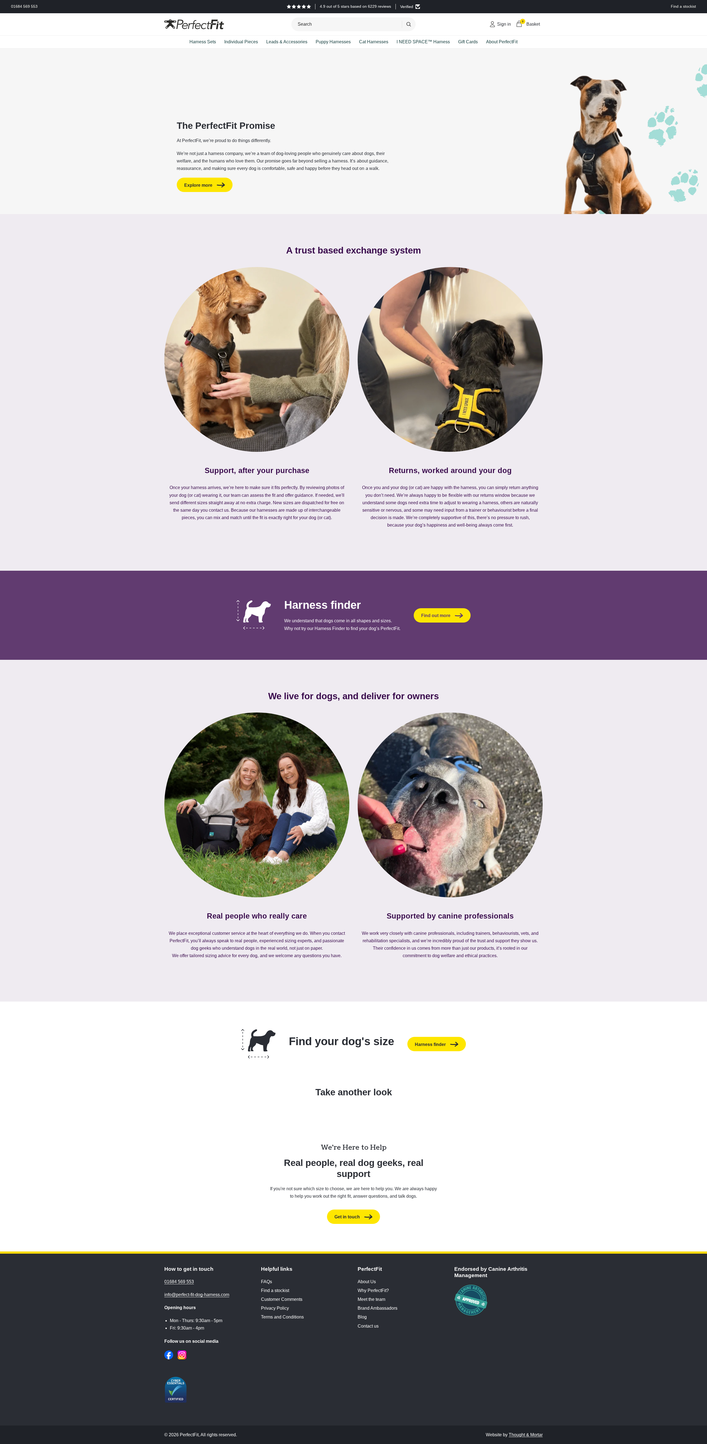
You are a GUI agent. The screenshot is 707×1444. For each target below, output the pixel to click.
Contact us (368, 1326)
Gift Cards (468, 41)
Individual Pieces (241, 41)
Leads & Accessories (286, 41)
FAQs (266, 1281)
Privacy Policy (275, 1308)
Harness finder (430, 1044)
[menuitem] (202, 42)
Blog (362, 1317)
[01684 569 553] (24, 6)
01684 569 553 (179, 1281)
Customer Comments (281, 1299)
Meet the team (371, 1299)
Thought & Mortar (526, 1434)
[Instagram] (182, 1354)
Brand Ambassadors (377, 1308)
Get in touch (347, 1217)
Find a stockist (275, 1290)
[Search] (409, 24)
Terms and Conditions (282, 1317)
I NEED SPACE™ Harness (423, 41)
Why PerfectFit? (373, 1290)
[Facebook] (168, 1354)
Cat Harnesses (373, 41)
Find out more (435, 615)
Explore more (198, 185)
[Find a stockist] (683, 6)
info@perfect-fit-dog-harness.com (196, 1294)
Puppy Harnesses (333, 41)
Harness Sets (202, 41)
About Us (367, 1281)
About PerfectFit (502, 41)
